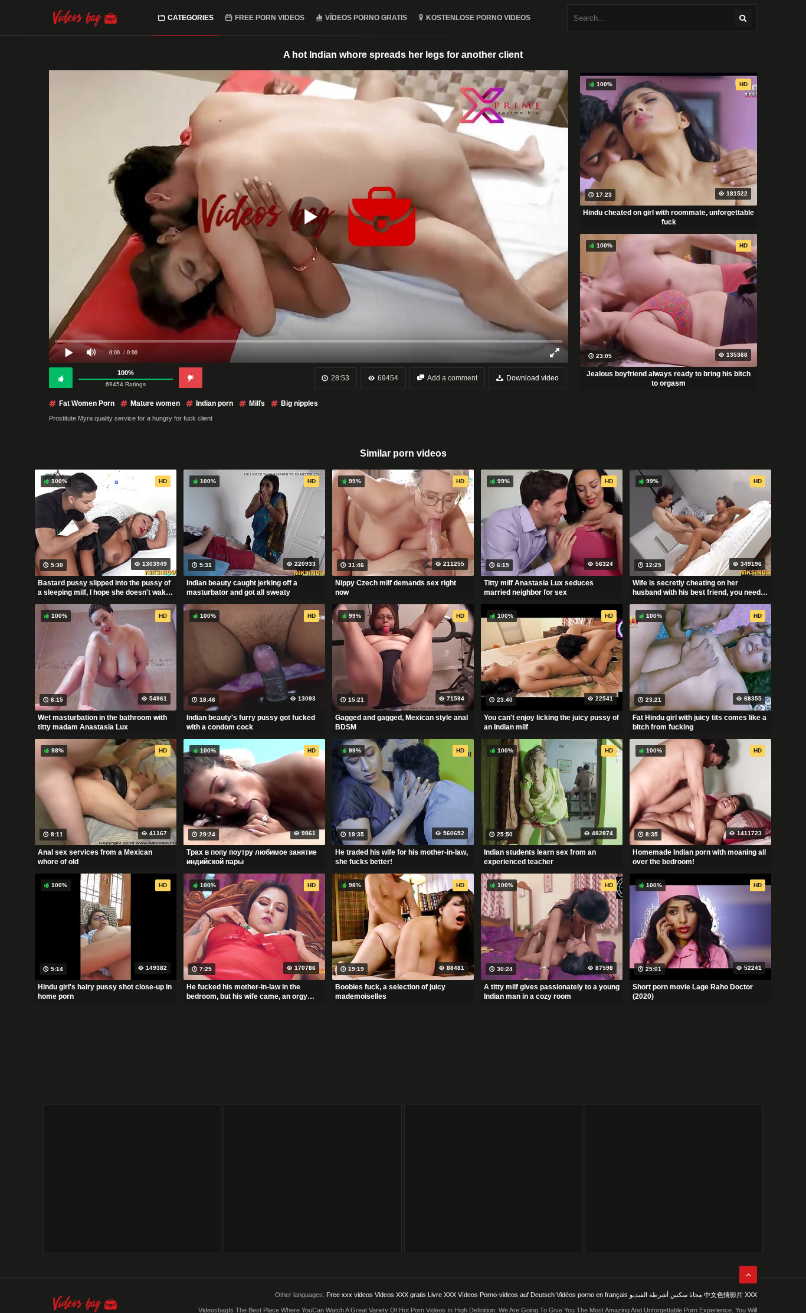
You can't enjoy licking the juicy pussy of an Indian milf (551, 722)
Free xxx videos (349, 1294)
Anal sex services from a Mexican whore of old (95, 857)
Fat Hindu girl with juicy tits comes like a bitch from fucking (699, 722)
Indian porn (214, 403)
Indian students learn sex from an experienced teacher (540, 857)
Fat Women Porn (86, 403)
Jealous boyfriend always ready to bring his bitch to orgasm (669, 378)
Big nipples (299, 403)
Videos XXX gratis (400, 1294)
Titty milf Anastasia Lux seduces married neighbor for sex (539, 588)
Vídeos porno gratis (366, 18)
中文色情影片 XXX (730, 1294)
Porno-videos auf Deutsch (517, 1294)
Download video (532, 378)
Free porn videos (269, 18)
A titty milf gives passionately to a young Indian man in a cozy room (552, 992)
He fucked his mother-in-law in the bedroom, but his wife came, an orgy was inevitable (246, 992)
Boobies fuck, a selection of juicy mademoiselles (390, 992)
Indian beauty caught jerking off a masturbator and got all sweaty (241, 588)
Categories (191, 18)
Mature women (155, 403)
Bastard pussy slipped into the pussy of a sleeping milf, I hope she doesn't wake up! (104, 588)
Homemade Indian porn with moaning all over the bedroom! (699, 857)
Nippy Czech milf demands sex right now (395, 588)
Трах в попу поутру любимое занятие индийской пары (251, 857)
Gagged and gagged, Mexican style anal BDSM (401, 722)
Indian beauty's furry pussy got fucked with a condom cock (250, 722)
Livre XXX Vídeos (453, 1294)
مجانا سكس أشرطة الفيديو (666, 1294)
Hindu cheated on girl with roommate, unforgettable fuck (668, 217)
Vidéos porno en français (592, 1294)
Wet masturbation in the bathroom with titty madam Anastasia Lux (102, 722)
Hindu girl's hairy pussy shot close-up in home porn (105, 992)
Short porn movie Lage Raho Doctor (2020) (693, 992)
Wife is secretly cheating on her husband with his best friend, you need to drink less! (697, 588)
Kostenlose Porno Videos (478, 18)
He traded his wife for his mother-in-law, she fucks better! (401, 857)
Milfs (257, 403)
